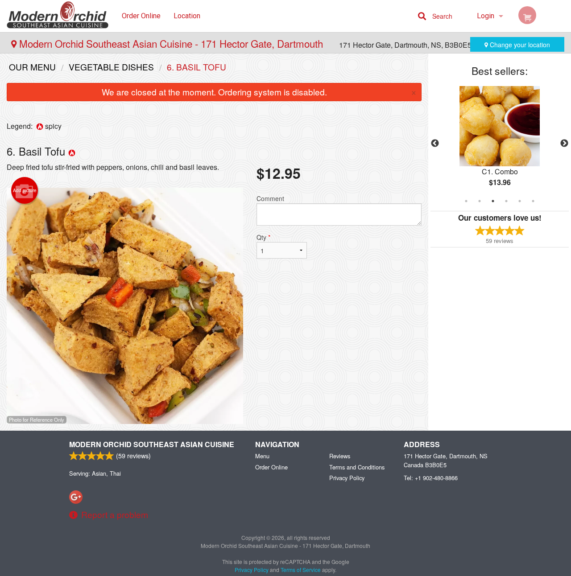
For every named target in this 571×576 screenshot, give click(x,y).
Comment (270, 198)
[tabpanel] (500, 143)
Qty (263, 237)
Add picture (25, 190)
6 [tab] (533, 201)
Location (187, 16)
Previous (434, 143)
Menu (262, 456)
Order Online (141, 16)
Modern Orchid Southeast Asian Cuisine (151, 444)
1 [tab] (466, 201)
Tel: (431, 477)
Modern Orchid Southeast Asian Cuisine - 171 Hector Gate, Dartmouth (171, 43)
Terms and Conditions (357, 467)
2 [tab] (479, 201)
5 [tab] (519, 201)
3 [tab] (492, 201)
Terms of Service (301, 569)
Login (485, 16)
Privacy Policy (346, 477)
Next (564, 143)
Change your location (519, 44)
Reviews (339, 456)
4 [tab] (506, 201)
